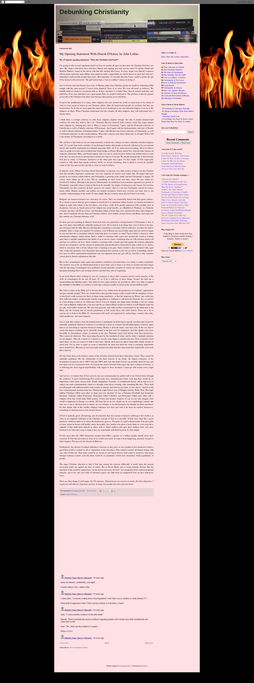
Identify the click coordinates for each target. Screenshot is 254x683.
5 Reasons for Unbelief (169, 179)
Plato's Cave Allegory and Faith (173, 200)
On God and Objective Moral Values (175, 194)
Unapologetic (169, 85)
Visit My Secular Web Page (171, 153)
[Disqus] (106, 535)
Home (107, 643)
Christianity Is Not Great (174, 80)
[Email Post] (100, 491)
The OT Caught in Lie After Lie (173, 215)
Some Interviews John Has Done (173, 166)
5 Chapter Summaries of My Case (174, 181)
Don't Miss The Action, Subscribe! (175, 56)
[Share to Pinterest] (114, 491)
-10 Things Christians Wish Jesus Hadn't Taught (177, 112)
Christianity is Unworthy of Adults (174, 192)
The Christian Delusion (173, 69)
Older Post (149, 643)
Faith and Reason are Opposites (173, 207)
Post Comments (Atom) (79, 647)
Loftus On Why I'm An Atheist (173, 161)
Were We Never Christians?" (172, 187)
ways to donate (187, 250)
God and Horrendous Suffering (176, 95)
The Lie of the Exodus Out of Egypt (175, 197)
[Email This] (104, 491)
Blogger (144, 666)
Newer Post (64, 643)
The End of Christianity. (173, 72)
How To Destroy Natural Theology (174, 202)
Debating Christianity (173, 98)
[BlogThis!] (107, 491)
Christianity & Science (173, 87)
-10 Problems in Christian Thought (175, 108)
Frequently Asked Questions (171, 163)
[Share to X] (109, 491)
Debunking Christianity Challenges (174, 220)
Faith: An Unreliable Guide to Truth (175, 205)
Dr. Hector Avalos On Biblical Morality (176, 210)
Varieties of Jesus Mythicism (175, 93)
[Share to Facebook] (112, 491)
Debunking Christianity (94, 11)
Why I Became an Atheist (174, 67)
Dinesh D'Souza (71, 494)
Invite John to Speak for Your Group (175, 156)
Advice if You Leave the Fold (172, 168)
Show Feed (185, 143)
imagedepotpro (125, 666)
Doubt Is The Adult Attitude (172, 189)
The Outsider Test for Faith (175, 74)
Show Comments (172, 143)
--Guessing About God (170, 116)
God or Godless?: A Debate (175, 77)
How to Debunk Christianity (172, 213)
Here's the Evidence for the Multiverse (175, 218)
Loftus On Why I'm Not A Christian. (175, 158)
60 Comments (91, 491)
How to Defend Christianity (175, 82)
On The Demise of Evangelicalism (174, 184)
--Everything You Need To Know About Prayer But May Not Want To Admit (177, 120)
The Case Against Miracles (174, 90)
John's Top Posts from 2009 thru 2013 (175, 223)
